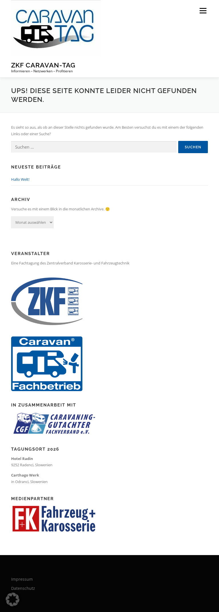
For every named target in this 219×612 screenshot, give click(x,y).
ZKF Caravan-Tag (43, 65)
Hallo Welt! (20, 179)
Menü (203, 10)
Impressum (22, 579)
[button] (12, 599)
